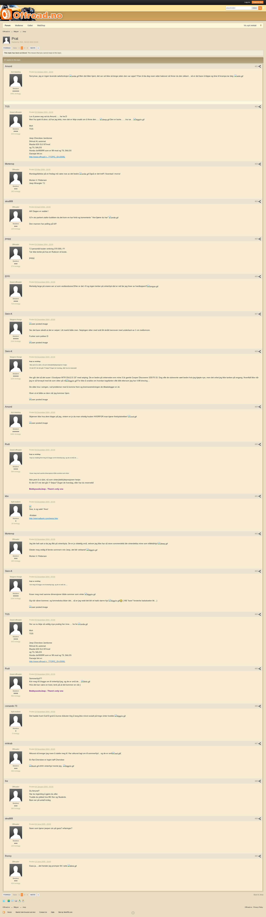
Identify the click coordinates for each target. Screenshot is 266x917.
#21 (256, 66)
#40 (256, 856)
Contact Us (43, 912)
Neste (32, 48)
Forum (8, 25)
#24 (256, 201)
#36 (256, 706)
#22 (256, 107)
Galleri (30, 25)
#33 (256, 571)
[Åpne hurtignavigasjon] (261, 26)
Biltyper (16, 907)
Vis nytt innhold (250, 25)
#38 (256, 781)
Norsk (9, 912)
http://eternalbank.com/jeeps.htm (43, 518)
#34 (256, 614)
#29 (256, 407)
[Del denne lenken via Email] (12, 901)
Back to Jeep (258, 895)
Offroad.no (6, 907)
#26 (256, 276)
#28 (256, 351)
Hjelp (52, 912)
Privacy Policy (258, 907)
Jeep (24, 907)
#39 (256, 819)
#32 (256, 534)
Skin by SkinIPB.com (65, 912)
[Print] (16, 901)
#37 (256, 743)
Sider (15, 48)
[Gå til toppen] (133, 913)
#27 (256, 314)
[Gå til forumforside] (32, 13)
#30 (256, 444)
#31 (256, 496)
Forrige (7, 48)
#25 (256, 239)
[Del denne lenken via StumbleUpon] (9, 901)
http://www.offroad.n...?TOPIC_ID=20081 (47, 157)
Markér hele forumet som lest (25, 912)
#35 (256, 669)
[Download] (19, 901)
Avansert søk (263, 8)
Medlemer (19, 25)
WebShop (41, 25)
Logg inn (247, 2)
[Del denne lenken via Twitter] (4, 901)
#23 (256, 164)
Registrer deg (257, 2)
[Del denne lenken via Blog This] (23, 901)
